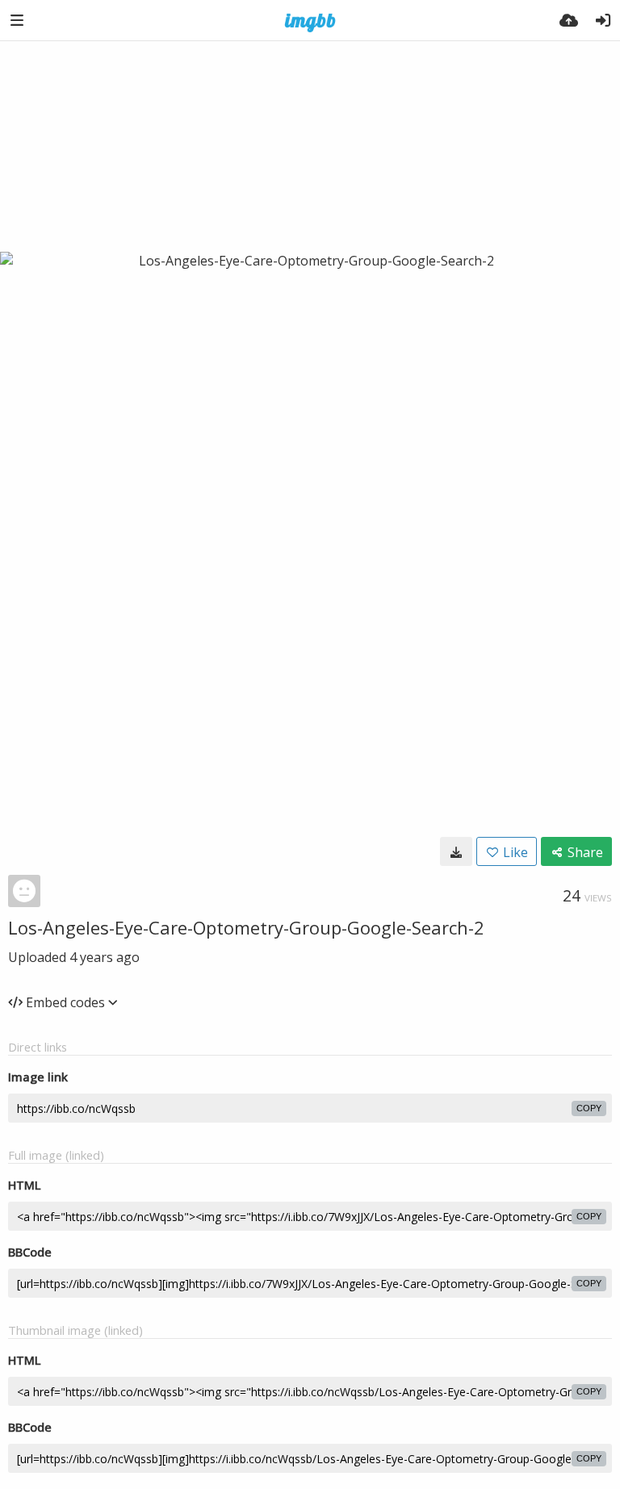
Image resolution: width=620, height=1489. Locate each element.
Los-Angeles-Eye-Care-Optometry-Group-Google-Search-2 (246, 927)
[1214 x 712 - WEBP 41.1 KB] (456, 851)
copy (588, 1108)
